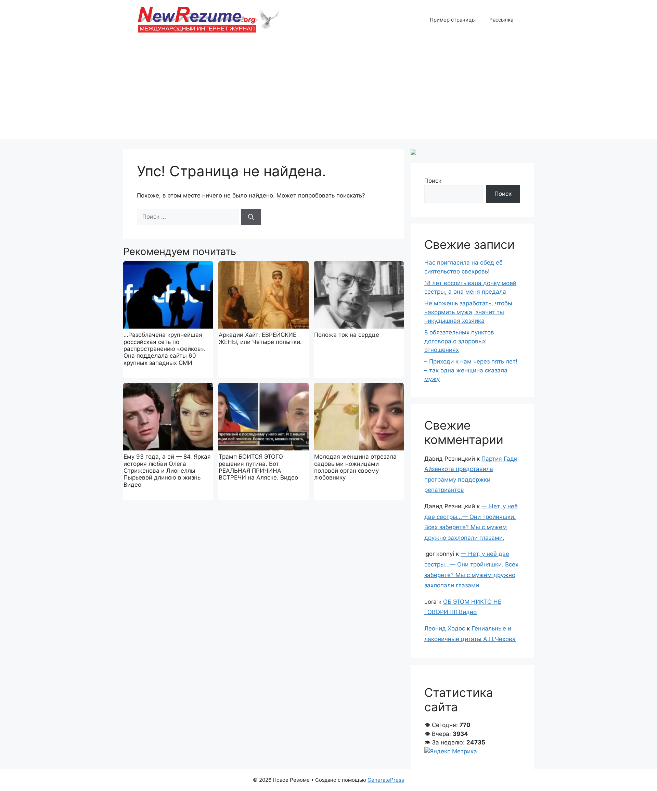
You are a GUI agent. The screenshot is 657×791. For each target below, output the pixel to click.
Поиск (432, 180)
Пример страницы (453, 19)
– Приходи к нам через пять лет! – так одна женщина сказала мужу (470, 370)
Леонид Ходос (444, 628)
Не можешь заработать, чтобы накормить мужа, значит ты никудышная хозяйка (468, 312)
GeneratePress (386, 780)
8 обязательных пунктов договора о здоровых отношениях (459, 341)
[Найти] (251, 217)
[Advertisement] (328, 91)
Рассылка (501, 19)
